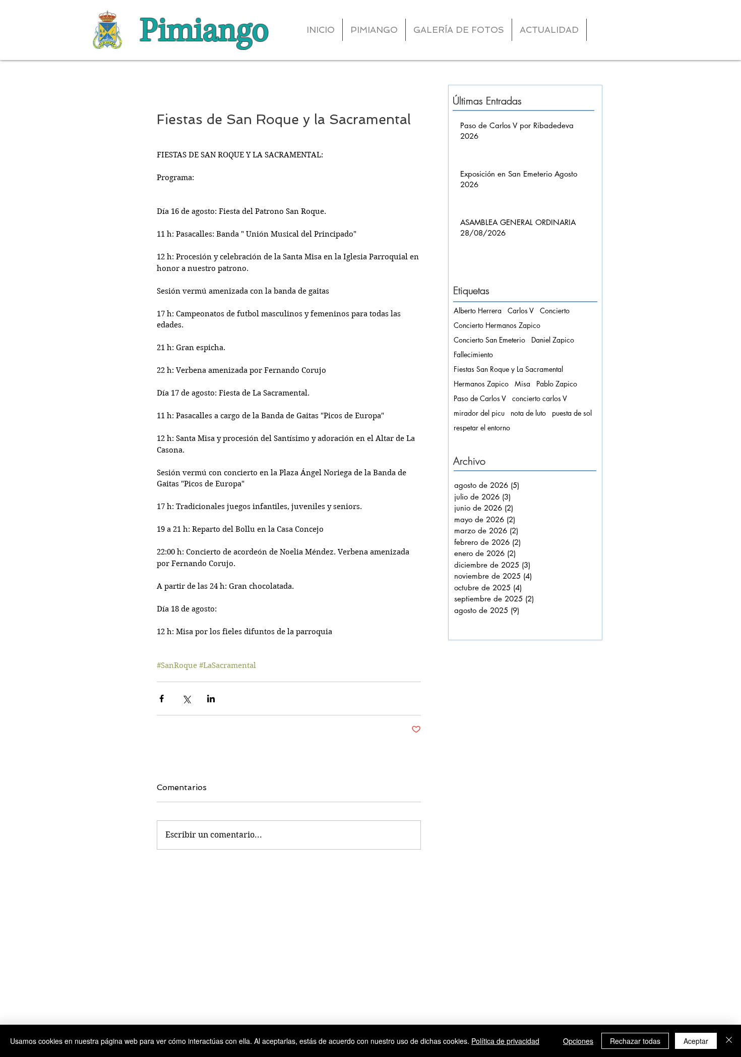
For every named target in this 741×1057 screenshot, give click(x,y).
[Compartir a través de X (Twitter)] (186, 698)
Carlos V (521, 310)
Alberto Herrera (478, 310)
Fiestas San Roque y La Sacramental (508, 369)
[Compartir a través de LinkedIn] (211, 698)
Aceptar (696, 1041)
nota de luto (528, 413)
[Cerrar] (729, 1041)
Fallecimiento (473, 354)
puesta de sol (572, 413)
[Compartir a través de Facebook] (161, 698)
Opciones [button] (578, 1041)
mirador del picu (479, 413)
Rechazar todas (635, 1041)
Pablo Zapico (556, 383)
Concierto (555, 310)
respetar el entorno (482, 427)
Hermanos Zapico (481, 383)
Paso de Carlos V (480, 398)
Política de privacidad (505, 1041)
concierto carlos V (539, 398)
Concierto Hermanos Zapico (497, 325)
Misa (522, 383)
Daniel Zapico (552, 340)
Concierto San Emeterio (489, 340)
